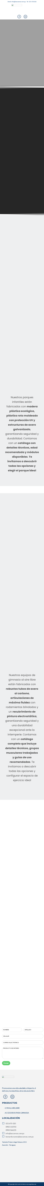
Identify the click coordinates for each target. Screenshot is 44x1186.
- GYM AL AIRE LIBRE (12, 1108)
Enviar (6, 1063)
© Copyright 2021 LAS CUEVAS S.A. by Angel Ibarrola (22, 1184)
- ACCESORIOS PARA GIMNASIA (16, 1113)
